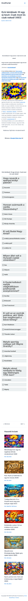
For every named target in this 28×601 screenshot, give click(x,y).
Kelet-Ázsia (8, 214)
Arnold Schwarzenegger (12, 329)
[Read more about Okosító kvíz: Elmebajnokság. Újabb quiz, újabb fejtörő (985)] (14, 542)
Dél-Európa (8, 219)
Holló (6, 274)
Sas (5, 265)
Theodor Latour (9, 334)
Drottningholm (9, 197)
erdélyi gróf (8, 243)
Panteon (7, 192)
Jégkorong (8, 356)
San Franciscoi (9, 305)
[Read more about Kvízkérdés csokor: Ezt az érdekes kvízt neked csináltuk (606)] (14, 516)
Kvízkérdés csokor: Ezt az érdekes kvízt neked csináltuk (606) (13, 527)
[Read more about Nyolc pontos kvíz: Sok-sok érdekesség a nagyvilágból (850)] (14, 568)
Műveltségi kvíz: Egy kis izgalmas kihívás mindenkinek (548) (12, 452)
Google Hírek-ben (16, 138)
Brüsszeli (7, 300)
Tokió (6, 384)
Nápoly (6, 389)
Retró (4, 111)
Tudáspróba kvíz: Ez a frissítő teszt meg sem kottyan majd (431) (12, 501)
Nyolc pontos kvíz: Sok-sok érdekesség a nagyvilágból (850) (13, 579)
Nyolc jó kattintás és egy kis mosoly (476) (12, 74)
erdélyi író (7, 248)
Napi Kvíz (9, 506)
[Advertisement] (14, 38)
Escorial (7, 187)
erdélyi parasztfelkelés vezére (14, 238)
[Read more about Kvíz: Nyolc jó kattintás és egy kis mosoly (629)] (14, 467)
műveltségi (9, 111)
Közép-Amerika (9, 223)
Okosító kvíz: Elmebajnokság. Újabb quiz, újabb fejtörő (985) (13, 553)
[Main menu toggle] (24, 3)
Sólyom (6, 270)
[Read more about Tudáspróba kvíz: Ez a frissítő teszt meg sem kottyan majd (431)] (14, 490)
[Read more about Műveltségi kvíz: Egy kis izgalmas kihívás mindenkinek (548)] (14, 441)
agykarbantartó (11, 119)
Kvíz (5, 456)
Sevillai (6, 296)
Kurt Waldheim (9, 324)
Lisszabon (7, 380)
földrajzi (14, 111)
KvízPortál (6, 3)
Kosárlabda (8, 360)
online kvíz (22, 102)
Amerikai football (10, 351)
